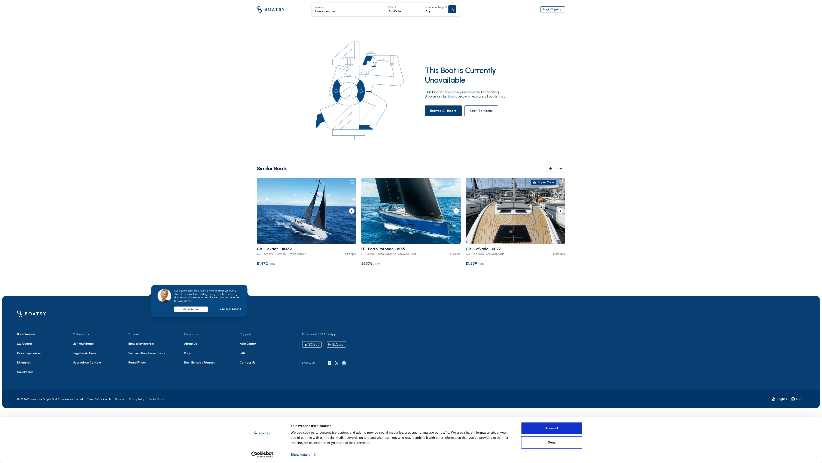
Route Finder (137, 362)
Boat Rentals (26, 334)
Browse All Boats (443, 111)
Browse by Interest (141, 344)
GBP (797, 399)
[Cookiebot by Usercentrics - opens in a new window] (262, 454)
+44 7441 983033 (230, 309)
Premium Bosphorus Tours (146, 353)
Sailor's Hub (25, 372)
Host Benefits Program (200, 362)
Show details (300, 454)
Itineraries (24, 362)
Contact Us (247, 362)
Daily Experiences (29, 353)
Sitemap (120, 399)
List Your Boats (83, 344)
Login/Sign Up (552, 9)
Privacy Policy (136, 399)
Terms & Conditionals (99, 399)
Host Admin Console (87, 362)
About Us (190, 344)
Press (187, 353)
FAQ (242, 353)
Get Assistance (191, 309)
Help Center (248, 344)
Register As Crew (84, 353)
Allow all (551, 428)
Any (436, 9)
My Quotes (25, 344)
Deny (551, 442)
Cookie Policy (156, 399)
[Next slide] (351, 211)
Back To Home (481, 111)
